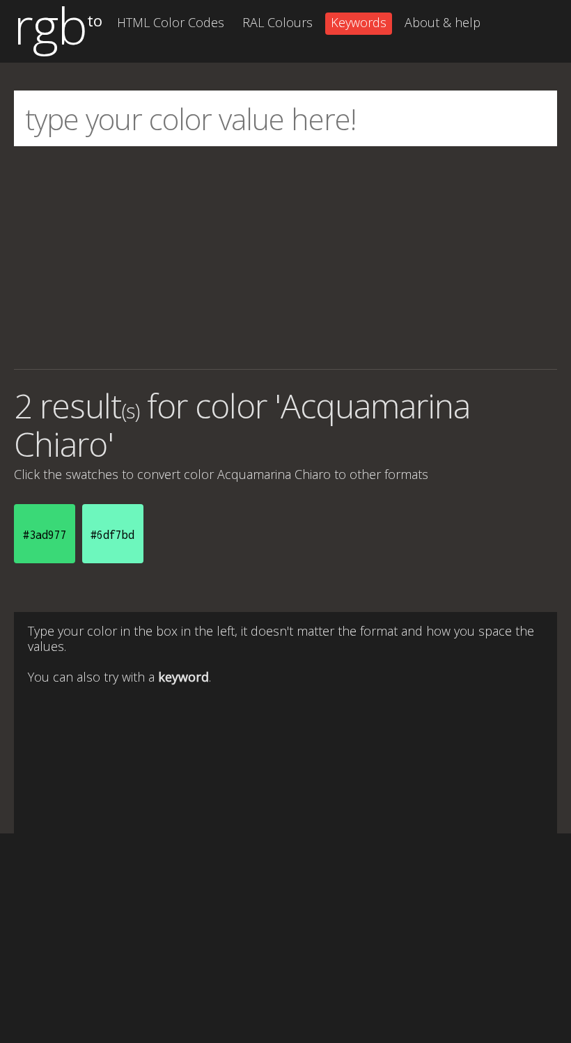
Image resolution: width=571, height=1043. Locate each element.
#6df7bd (112, 534)
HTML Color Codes (170, 22)
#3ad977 (45, 534)
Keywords (358, 22)
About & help (442, 22)
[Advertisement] (285, 257)
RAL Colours (277, 22)
